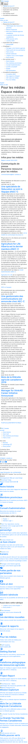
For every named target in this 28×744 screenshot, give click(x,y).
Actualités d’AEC (11, 74)
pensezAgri (6, 444)
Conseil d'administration (13, 65)
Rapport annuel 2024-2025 (9, 160)
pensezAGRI (9, 44)
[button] (4, 3)
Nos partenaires (11, 70)
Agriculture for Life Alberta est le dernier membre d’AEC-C (12, 246)
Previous (6, 423)
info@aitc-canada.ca (6, 458)
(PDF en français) (6, 287)
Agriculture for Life (6, 275)
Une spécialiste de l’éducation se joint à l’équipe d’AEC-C (11, 189)
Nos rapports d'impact (13, 76)
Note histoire (7, 432)
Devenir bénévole (11, 53)
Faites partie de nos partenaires (15, 50)
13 (17, 423)
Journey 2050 (10, 40)
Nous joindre (10, 57)
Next (19, 423)
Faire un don (10, 52)
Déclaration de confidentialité (12, 472)
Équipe (8, 68)
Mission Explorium (11, 29)
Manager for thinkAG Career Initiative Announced (12, 393)
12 (16, 423)
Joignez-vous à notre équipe (14, 55)
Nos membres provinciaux (14, 63)
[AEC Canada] (4, 1)
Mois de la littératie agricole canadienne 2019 (11, 380)
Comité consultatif (11, 66)
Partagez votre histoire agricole (15, 48)
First (2, 423)
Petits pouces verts (12, 39)
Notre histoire (10, 61)
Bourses (5, 442)
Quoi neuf (6, 434)
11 (15, 423)
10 (14, 423)
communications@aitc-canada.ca (11, 174)
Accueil (2, 430)
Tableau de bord (8, 22)
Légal (1, 472)
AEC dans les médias (12, 78)
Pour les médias (11, 79)
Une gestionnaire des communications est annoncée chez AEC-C (13, 299)
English (2, 18)
